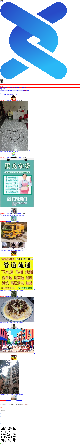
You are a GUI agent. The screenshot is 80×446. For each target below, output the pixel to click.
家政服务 (4, 88)
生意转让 (19, 87)
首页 (1, 87)
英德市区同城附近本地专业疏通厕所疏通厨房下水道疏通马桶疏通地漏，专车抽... (12, 250)
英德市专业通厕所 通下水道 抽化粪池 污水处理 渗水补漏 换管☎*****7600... (11, 151)
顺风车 (11, 87)
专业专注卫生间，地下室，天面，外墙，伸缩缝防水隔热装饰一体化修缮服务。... (12, 394)
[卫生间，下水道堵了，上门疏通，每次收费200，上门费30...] (0, 93)
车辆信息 (13, 87)
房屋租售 (16, 87)
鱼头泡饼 (17, 328)
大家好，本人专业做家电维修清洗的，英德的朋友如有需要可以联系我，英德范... (12, 215)
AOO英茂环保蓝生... (19, 157)
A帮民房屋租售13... (19, 213)
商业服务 (9, 87)
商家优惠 (25, 87)
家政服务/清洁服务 (3, 100)
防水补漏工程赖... (19, 400)
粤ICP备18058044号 (25, 404)
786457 (17, 221)
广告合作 (1, 1)
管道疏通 (17, 296)
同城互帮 (28, 90)
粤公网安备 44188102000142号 (4, 404)
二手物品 (22, 87)
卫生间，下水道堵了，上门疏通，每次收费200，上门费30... (9, 94)
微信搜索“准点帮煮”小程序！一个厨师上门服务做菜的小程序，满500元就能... (11, 322)
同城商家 (3, 87)
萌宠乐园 (28, 87)
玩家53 (17, 100)
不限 (1, 90)
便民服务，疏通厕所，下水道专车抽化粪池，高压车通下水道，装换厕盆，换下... (12, 290)
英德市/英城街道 (8, 100)
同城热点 (6, 87)
